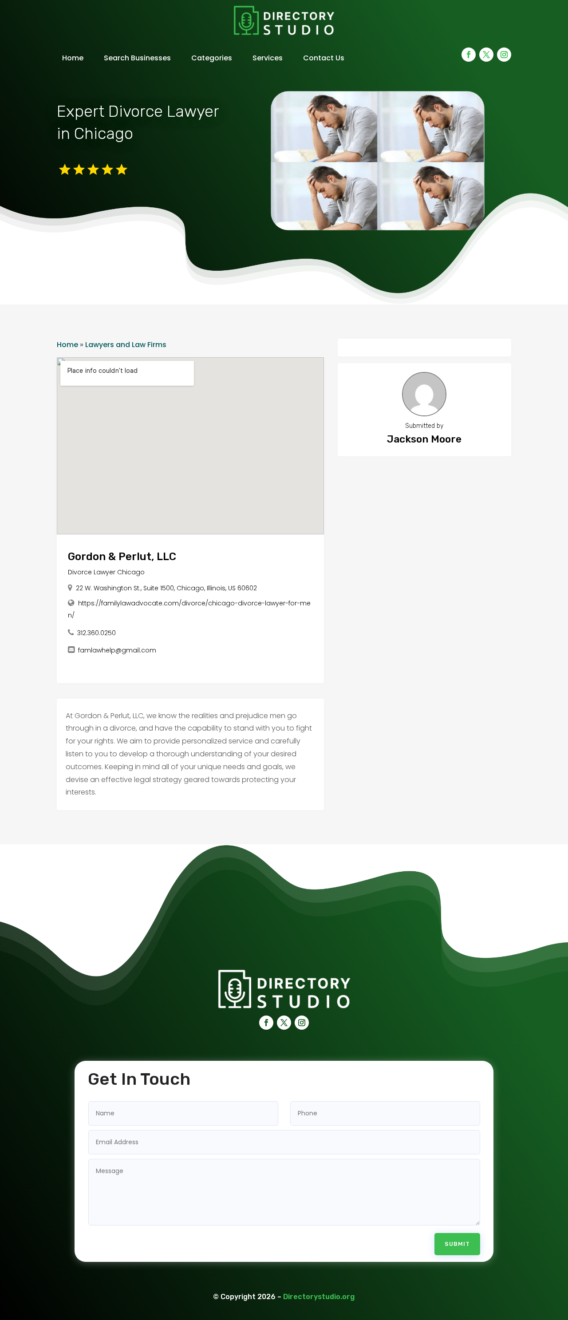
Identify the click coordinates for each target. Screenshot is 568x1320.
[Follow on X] (486, 54)
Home (72, 58)
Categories (211, 58)
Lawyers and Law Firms (125, 345)
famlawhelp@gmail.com (117, 650)
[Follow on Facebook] (469, 54)
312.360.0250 (96, 632)
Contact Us (323, 58)
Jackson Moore (424, 439)
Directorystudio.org (319, 1296)
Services (267, 58)
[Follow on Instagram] (504, 54)
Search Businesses (137, 58)
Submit (457, 1244)
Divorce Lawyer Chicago (106, 572)
